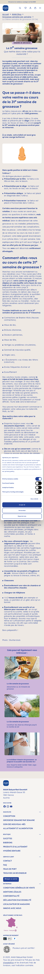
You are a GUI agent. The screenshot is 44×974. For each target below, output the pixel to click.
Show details (34, 499)
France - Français (9, 930)
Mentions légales (12, 892)
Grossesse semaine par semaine (19, 820)
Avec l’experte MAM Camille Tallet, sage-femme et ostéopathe (22, 766)
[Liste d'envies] (26, 8)
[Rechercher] (20, 8)
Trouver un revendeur (15, 873)
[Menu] (40, 8)
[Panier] (35, 8)
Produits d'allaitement (15, 847)
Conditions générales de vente (19, 888)
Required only (22, 516)
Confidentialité (11, 896)
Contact (7, 861)
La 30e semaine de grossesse (18, 684)
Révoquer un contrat (11, 879)
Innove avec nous (12, 908)
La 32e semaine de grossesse (18, 722)
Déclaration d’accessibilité (17, 900)
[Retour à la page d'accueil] (5, 8)
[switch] (38, 483)
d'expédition (8, 962)
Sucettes (7, 838)
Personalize (22, 510)
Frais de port (10, 869)
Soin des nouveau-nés (14, 824)
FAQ (5, 865)
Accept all (22, 505)
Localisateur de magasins (16, 904)
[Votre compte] (30, 8)
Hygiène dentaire (11, 851)
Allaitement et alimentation (18, 828)
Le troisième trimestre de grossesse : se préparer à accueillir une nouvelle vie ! (22, 761)
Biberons (7, 842)
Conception (9, 816)
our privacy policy (8, 471)
